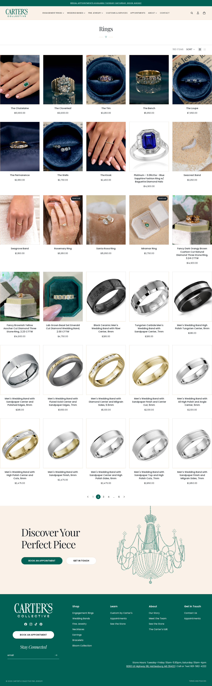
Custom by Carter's (121, 613)
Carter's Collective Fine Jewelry (28, 681)
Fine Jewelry (79, 624)
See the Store (118, 624)
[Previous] (87, 496)
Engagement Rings (83, 613)
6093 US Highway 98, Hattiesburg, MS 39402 (150, 666)
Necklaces (78, 629)
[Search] (192, 13)
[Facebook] (25, 624)
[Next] (124, 496)
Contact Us (190, 613)
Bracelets (77, 640)
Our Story (154, 613)
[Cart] (204, 13)
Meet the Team (157, 618)
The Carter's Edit (158, 629)
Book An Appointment (41, 560)
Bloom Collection (82, 645)
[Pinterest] (41, 624)
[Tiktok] (36, 624)
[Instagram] (31, 624)
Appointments (118, 618)
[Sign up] (56, 655)
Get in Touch (81, 560)
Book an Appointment (33, 634)
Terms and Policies (197, 681)
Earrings (77, 634)
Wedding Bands (81, 618)
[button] (190, 49)
